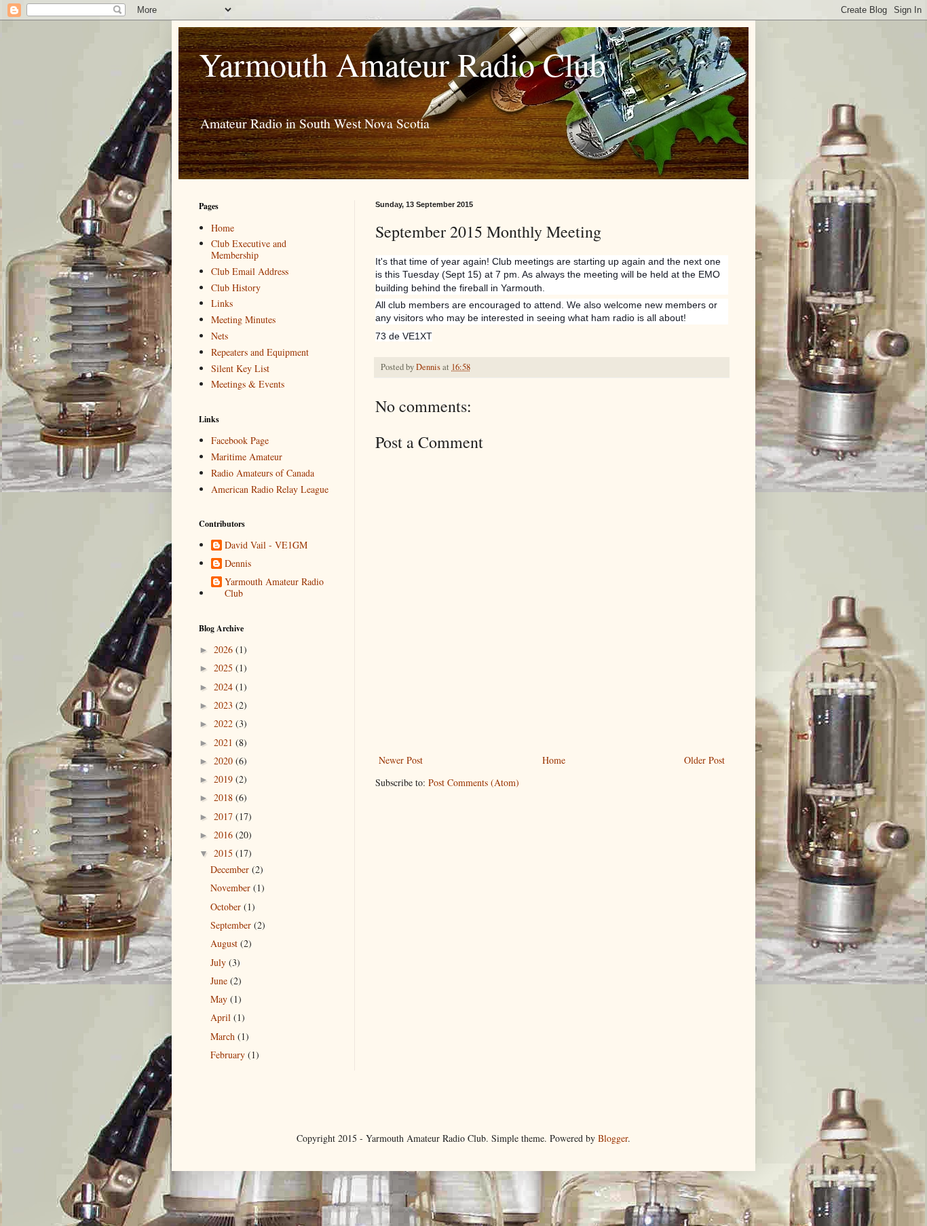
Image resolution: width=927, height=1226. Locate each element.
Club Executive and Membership (248, 249)
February (229, 1054)
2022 (224, 723)
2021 (224, 742)
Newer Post (401, 760)
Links (222, 303)
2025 (224, 667)
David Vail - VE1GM (266, 545)
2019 (224, 779)
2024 (224, 686)
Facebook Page (240, 440)
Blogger (613, 1138)
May (220, 998)
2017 (224, 816)
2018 (224, 797)
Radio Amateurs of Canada (262, 472)
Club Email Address (249, 271)
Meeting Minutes (243, 319)
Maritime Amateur (246, 456)
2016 (224, 834)
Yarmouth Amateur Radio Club (402, 64)
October (227, 906)
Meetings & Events (247, 383)
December (231, 869)
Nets (219, 335)
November (231, 887)
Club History (236, 287)
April (221, 1017)
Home (553, 760)
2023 (224, 705)
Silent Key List (240, 368)
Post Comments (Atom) (473, 782)
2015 (224, 853)
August (225, 943)
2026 (224, 649)
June (220, 980)
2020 (224, 760)
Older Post (704, 760)
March (224, 1036)
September (232, 924)
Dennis (238, 564)
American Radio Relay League (269, 489)
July (219, 962)
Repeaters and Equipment (260, 352)
